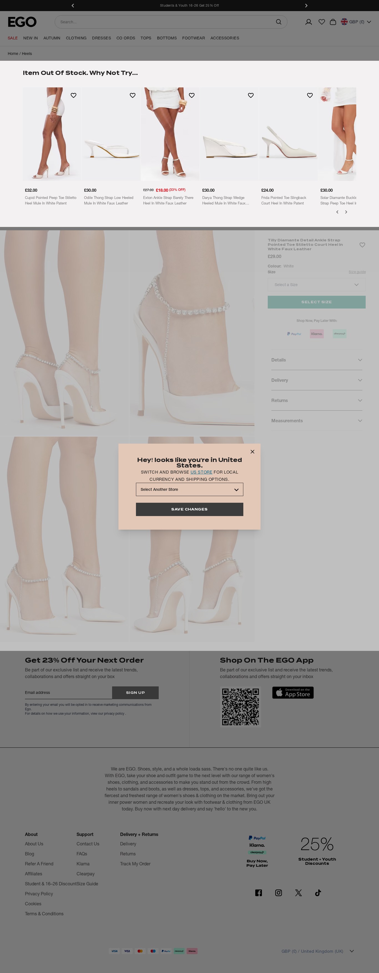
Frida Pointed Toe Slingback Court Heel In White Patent (283, 200)
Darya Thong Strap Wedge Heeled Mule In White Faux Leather (224, 200)
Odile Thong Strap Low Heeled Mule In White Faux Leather (108, 200)
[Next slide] (306, 5)
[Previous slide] (73, 5)
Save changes (189, 509)
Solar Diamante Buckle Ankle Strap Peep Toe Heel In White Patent (344, 200)
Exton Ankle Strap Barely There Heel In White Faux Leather (168, 200)
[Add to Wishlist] (73, 95)
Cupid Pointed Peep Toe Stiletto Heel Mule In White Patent (50, 200)
